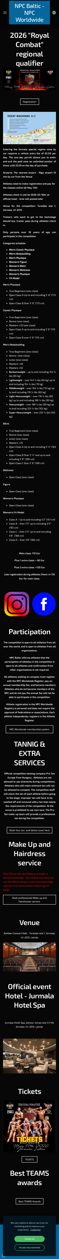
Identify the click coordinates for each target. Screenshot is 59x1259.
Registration (29, 101)
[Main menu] (5, 13)
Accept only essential (29, 1247)
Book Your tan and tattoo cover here (30, 830)
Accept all (29, 1239)
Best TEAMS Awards (29, 1201)
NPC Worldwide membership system (29, 729)
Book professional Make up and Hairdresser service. (29, 899)
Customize (35, 1229)
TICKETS (29, 1159)
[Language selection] (54, 13)
